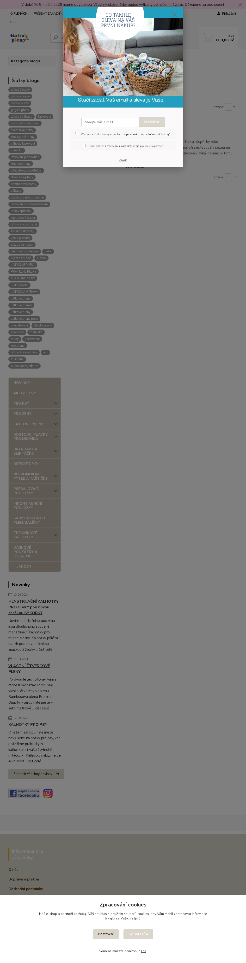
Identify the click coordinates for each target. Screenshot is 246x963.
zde (143, 951)
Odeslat (152, 122)
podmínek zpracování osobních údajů (148, 134)
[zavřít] (174, 14)
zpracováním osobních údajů (122, 146)
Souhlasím (138, 934)
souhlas (101, 914)
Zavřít (123, 160)
